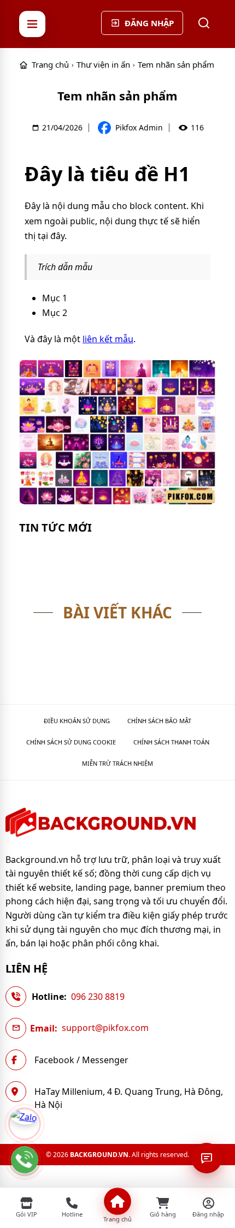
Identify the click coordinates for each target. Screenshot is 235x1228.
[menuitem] (77, 720)
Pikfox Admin (139, 128)
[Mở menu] (32, 24)
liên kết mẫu (108, 339)
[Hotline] (24, 1159)
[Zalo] (24, 1123)
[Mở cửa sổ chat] (206, 1158)
